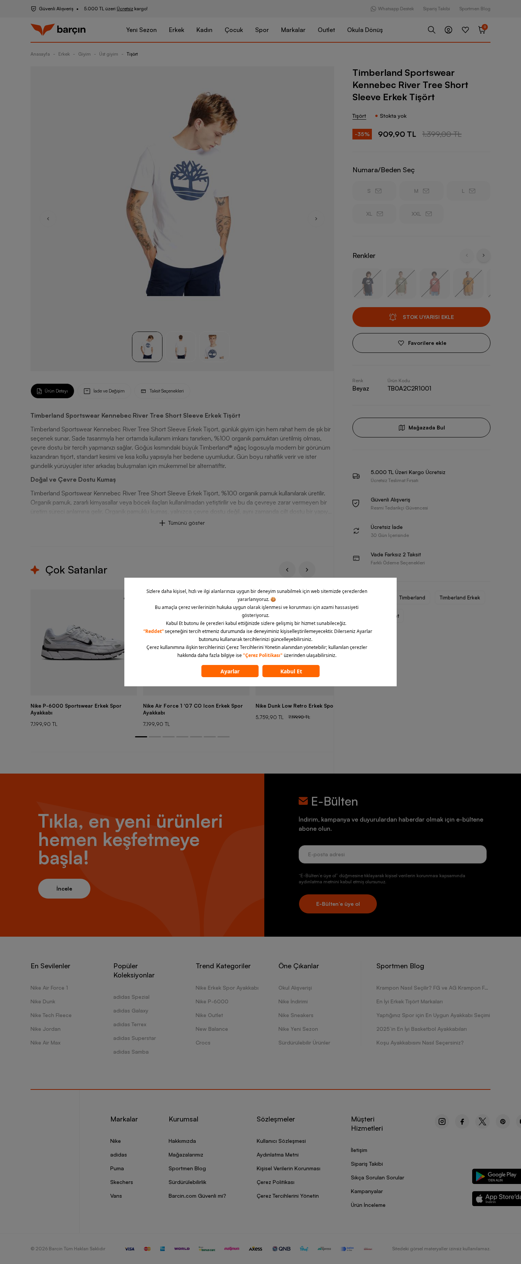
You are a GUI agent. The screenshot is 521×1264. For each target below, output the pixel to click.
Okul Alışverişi (295, 987)
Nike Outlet (209, 1015)
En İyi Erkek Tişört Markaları (409, 1001)
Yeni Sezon (141, 30)
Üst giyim (108, 54)
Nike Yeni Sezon (298, 1028)
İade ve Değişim (109, 391)
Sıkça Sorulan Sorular (377, 1177)
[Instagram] (442, 1121)
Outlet (326, 30)
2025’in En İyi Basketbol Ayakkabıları (421, 1028)
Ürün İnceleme (368, 1205)
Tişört (132, 54)
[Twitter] (482, 1121)
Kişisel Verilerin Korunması (288, 1168)
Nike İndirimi (293, 1001)
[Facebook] (462, 1121)
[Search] (431, 29)
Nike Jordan (46, 1028)
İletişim (359, 1150)
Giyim (84, 54)
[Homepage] (58, 30)
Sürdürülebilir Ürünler (304, 1042)
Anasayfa (40, 54)
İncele (64, 888)
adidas (118, 1154)
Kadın (204, 30)
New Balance (212, 1028)
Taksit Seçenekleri (167, 391)
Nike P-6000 (212, 1001)
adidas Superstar (134, 1038)
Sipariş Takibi (436, 8)
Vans (116, 1195)
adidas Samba (131, 1051)
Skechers (121, 1182)
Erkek (176, 30)
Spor (262, 30)
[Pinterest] (503, 1121)
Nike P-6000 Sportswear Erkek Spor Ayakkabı (76, 709)
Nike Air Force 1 (49, 987)
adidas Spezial (131, 996)
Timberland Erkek (460, 597)
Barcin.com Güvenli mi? (197, 1195)
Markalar (293, 30)
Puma (117, 1168)
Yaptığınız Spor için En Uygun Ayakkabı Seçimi (433, 1015)
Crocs (203, 1042)
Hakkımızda (182, 1140)
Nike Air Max (46, 1042)
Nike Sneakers (296, 1015)
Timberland (412, 597)
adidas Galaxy (130, 1010)
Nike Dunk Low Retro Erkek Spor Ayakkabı (307, 706)
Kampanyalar (367, 1191)
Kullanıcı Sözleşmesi (281, 1140)
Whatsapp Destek (396, 8)
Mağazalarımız (186, 1154)
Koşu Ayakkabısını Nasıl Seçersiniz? (420, 1042)
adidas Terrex (129, 1024)
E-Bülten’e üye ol (338, 903)
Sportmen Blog (474, 8)
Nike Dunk (43, 1001)
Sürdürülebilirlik (187, 1182)
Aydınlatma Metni (278, 1154)
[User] (448, 29)
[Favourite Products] (465, 29)
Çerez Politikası (275, 1182)
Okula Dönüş (365, 30)
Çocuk (234, 30)
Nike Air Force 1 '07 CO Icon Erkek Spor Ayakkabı (193, 709)
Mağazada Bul (426, 427)
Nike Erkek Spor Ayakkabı (227, 987)
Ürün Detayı (56, 391)
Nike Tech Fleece (51, 1015)
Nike (115, 1140)
